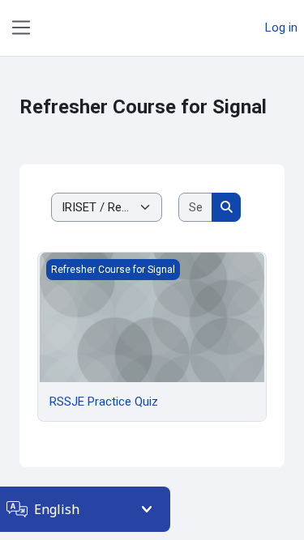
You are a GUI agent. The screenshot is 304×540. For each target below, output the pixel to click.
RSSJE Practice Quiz (103, 401)
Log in (281, 27)
